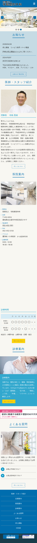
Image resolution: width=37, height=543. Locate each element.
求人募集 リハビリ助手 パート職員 (16, 47)
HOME (18, 528)
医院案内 (18, 503)
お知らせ (18, 518)
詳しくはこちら (18, 166)
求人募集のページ (13, 52)
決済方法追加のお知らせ (11, 61)
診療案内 (18, 508)
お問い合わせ (11, 535)
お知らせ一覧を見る (18, 74)
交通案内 (18, 499)
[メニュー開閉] (34, 4)
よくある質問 (18, 513)
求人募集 (18, 523)
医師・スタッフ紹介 (18, 494)
